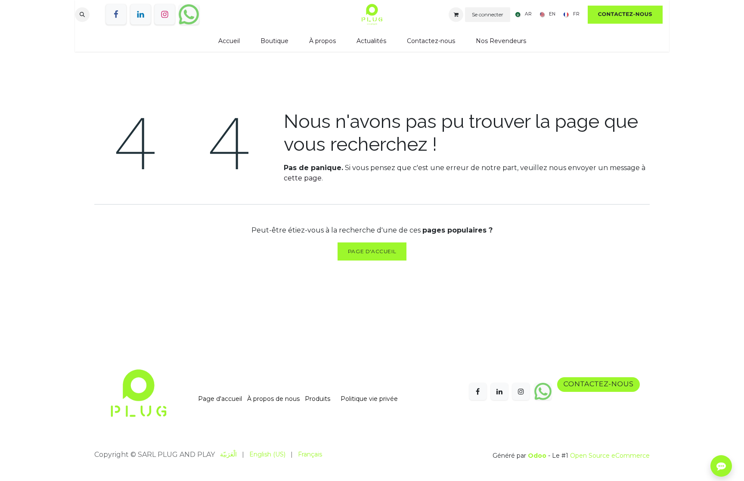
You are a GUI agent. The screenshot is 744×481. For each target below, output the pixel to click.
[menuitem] (522, 14)
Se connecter (487, 14)
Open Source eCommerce (610, 455)
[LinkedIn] (140, 14)
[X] (189, 14)
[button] (82, 14)
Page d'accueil (372, 251)
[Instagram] (165, 14)
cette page (303, 178)
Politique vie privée (369, 399)
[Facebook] (116, 14)
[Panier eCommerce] (456, 14)
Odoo (538, 455)
